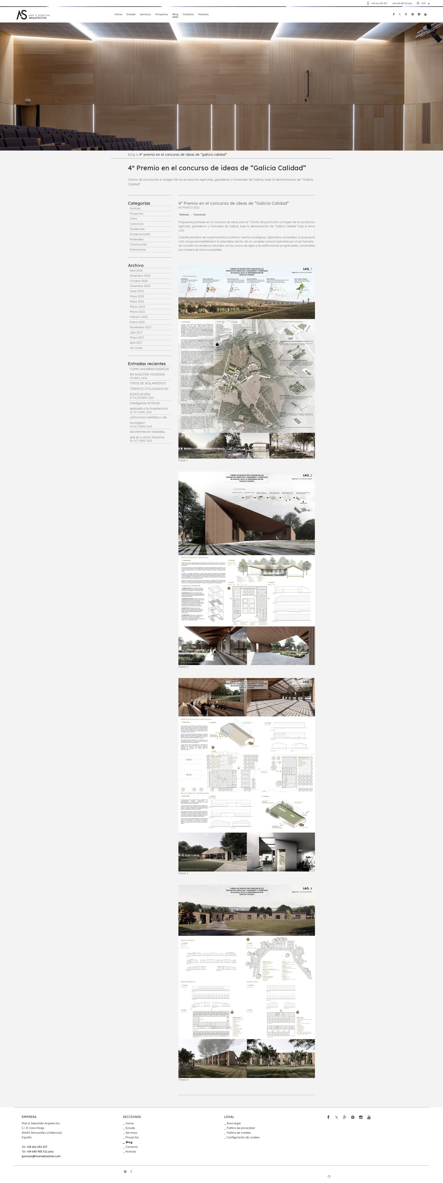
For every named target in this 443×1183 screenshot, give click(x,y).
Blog (175, 14)
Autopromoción (140, 234)
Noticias (203, 14)
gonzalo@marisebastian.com (41, 1156)
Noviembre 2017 (140, 327)
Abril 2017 (136, 342)
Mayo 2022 (137, 296)
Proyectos (161, 14)
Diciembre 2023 (140, 275)
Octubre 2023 (139, 281)
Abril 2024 (136, 270)
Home (118, 14)
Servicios (145, 14)
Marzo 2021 (137, 311)
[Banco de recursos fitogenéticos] (246, 568)
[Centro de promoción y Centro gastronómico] (246, 775)
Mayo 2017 (137, 337)
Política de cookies (239, 1132)
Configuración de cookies (243, 1137)
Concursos (137, 223)
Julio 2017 (136, 332)
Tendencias (137, 229)
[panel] (125, 1171)
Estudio (131, 14)
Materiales (137, 239)
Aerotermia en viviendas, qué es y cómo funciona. (147, 436)
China (133, 218)
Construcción (138, 244)
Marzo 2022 (137, 306)
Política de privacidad (241, 1128)
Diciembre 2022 (140, 286)
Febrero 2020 (139, 317)
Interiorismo (138, 249)
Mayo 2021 (137, 301)
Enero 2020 (137, 322)
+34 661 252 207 (379, 3)
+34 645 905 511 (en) (402, 3)
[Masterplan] (246, 362)
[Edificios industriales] (246, 981)
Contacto (188, 14)
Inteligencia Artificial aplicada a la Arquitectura (149, 407)
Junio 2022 (137, 291)
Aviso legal (234, 1123)
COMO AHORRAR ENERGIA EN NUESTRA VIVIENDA (149, 373)
